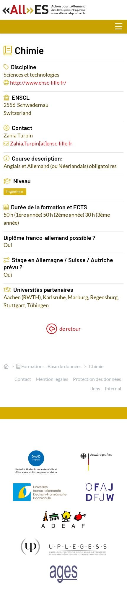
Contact (22, 379)
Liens (94, 388)
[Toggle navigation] (121, 27)
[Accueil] (6, 366)
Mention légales (52, 379)
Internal (113, 388)
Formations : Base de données (51, 366)
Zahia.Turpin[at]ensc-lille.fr (41, 143)
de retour (70, 328)
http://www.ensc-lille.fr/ (38, 82)
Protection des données (97, 379)
